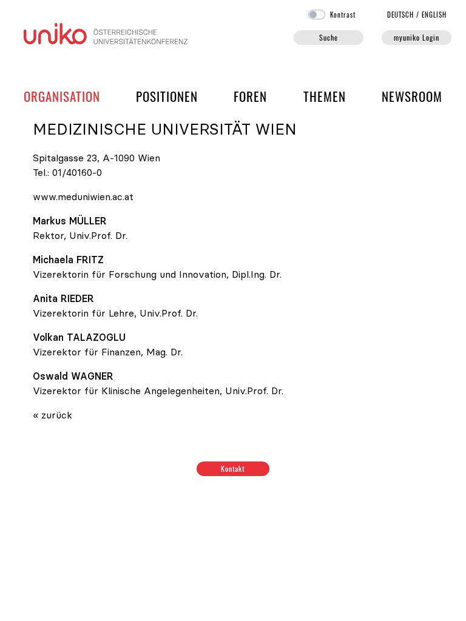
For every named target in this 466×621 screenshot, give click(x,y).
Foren (250, 96)
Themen (324, 96)
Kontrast (343, 14)
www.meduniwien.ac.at (83, 196)
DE (400, 14)
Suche (328, 37)
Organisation (62, 96)
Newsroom (412, 96)
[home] (105, 32)
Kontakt (233, 468)
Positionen (167, 96)
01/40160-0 (77, 172)
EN (434, 14)
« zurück (52, 415)
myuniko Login (416, 37)
